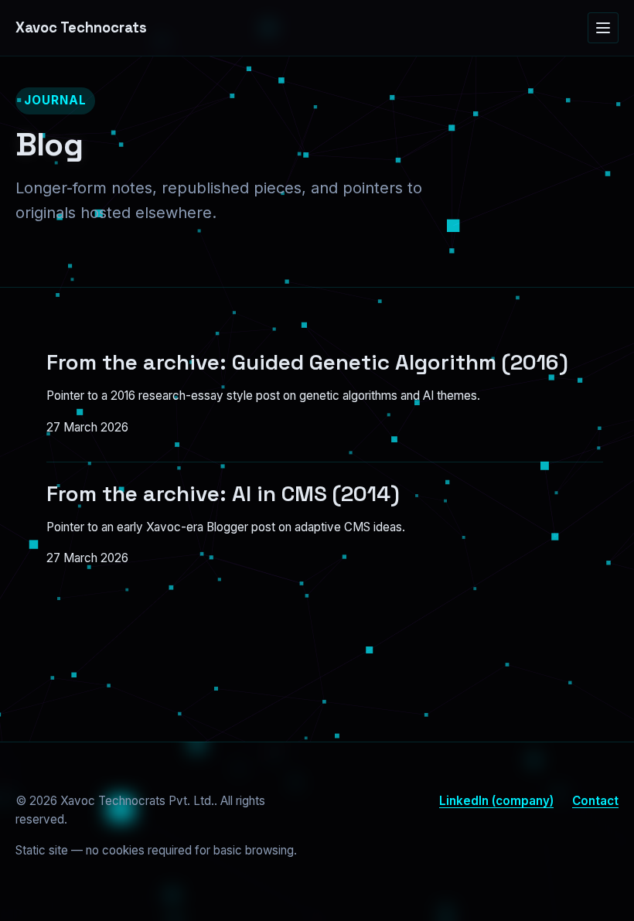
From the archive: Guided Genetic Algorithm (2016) (307, 362)
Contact (595, 800)
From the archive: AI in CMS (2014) (223, 493)
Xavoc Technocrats (81, 27)
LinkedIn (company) (496, 800)
